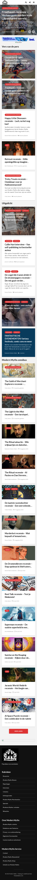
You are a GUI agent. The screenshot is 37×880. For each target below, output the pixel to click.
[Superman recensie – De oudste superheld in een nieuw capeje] (18, 614)
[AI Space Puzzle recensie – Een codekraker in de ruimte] (18, 705)
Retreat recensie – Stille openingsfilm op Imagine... (17, 160)
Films (7, 145)
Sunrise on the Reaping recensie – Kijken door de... (17, 656)
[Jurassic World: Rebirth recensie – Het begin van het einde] (18, 674)
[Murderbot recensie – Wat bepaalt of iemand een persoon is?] (18, 522)
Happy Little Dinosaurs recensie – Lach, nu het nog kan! (17, 121)
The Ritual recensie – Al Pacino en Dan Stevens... (16, 474)
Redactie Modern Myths (11, 231)
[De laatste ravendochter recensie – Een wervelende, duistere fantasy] (18, 492)
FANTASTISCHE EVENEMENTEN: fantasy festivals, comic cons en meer (18, 338)
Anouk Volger (8, 692)
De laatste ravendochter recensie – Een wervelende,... (18, 504)
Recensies (6, 776)
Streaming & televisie (11, 519)
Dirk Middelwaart (9, 166)
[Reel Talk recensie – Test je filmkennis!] (18, 583)
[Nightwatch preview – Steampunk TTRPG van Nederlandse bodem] (18, 221)
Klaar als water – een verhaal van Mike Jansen (18, 306)
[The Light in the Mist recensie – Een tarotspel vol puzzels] (18, 401)
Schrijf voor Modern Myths (11, 865)
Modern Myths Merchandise (11, 799)
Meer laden (18, 731)
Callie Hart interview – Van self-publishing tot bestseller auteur (18, 247)
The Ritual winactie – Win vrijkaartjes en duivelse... (17, 443)
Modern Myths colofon (10, 824)
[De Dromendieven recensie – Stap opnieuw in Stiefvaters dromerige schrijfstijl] (18, 553)
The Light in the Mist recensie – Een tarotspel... (17, 413)
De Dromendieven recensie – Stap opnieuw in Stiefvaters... (18, 565)
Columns (5, 792)
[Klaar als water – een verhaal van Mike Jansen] (18, 312)
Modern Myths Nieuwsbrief (11, 857)
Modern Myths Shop (9, 861)
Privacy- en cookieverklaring (11, 832)
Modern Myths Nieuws (10, 780)
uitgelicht (25, 210)
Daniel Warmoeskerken (15, 32)
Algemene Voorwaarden (10, 836)
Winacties (8, 428)
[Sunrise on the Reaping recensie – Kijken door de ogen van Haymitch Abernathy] (18, 644)
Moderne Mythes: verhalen (12, 302)
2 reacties (21, 353)
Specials (5, 803)
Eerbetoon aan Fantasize (10, 828)
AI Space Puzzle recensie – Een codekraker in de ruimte (18, 717)
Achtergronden (7, 796)
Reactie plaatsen (23, 135)
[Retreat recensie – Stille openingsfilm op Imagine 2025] (18, 148)
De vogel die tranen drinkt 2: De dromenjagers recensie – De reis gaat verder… (18, 278)
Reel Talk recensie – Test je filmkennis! (18, 595)
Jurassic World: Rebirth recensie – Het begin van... (17, 687)
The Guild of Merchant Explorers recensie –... (15, 382)
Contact (5, 853)
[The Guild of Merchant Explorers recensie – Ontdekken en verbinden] (18, 370)
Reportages (8, 332)
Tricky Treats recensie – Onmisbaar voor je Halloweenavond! (16, 182)
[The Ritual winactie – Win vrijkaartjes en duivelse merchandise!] (18, 431)
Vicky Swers (8, 196)
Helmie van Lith (9, 662)
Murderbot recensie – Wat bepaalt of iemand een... (17, 534)
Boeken (7, 271)
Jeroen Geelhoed (9, 261)
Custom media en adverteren (12, 840)
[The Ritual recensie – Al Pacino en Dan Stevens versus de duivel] (18, 462)
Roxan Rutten (8, 292)
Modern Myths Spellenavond (17, 8)
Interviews (8, 241)
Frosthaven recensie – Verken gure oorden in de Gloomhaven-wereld (17, 91)
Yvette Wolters (8, 509)
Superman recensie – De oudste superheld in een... (17, 626)
